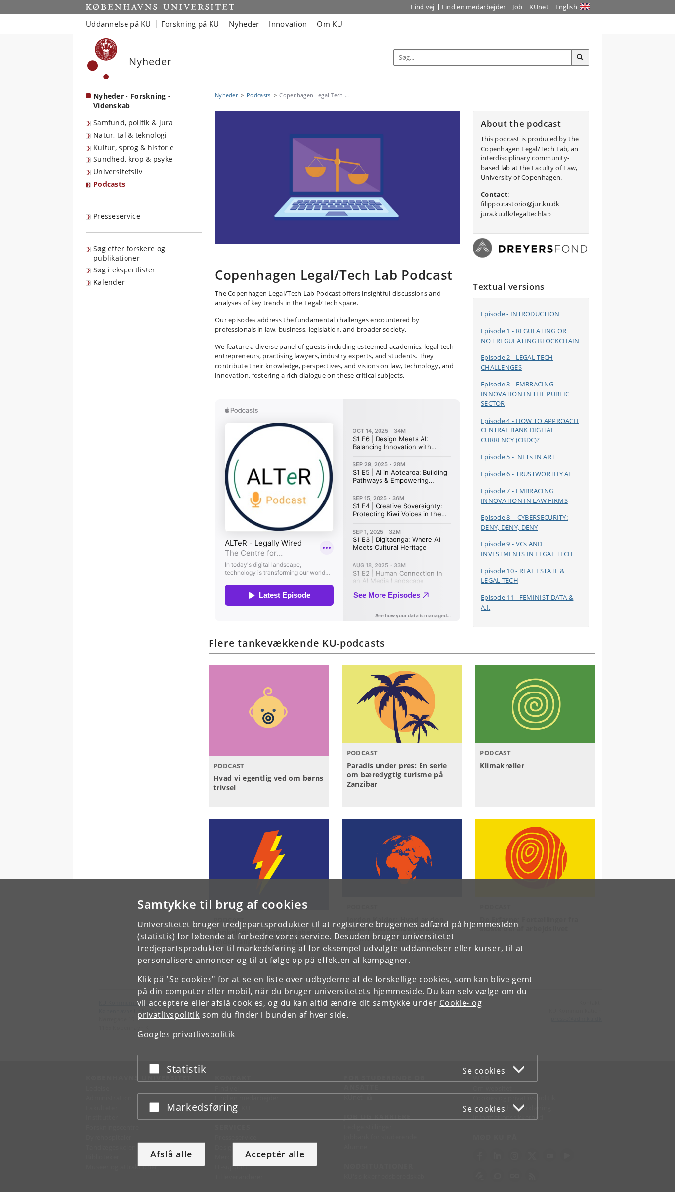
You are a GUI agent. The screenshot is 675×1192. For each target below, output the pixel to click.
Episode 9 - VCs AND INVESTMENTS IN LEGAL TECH (527, 548)
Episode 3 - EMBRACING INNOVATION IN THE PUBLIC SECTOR (525, 394)
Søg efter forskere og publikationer (129, 253)
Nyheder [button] (244, 24)
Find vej (422, 6)
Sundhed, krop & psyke (132, 159)
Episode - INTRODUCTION (520, 313)
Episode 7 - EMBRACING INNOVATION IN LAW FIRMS (524, 495)
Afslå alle (171, 1154)
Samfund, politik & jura (133, 122)
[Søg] (580, 57)
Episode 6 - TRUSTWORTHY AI (526, 473)
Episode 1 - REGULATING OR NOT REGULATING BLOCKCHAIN (530, 335)
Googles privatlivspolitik (186, 1034)
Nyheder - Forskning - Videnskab (131, 100)
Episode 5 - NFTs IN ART (518, 456)
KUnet (538, 6)
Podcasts (109, 184)
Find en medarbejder (474, 6)
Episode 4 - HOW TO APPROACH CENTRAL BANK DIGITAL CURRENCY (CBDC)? (530, 430)
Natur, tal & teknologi (130, 135)
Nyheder (226, 95)
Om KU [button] (329, 24)
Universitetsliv (118, 171)
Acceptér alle (274, 1154)
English (566, 6)
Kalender (109, 282)
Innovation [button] (288, 24)
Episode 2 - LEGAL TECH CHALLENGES (517, 362)
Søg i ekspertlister (124, 269)
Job (517, 6)
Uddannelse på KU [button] (118, 24)
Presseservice (116, 216)
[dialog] (337, 1035)
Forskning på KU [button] (190, 24)
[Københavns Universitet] (102, 58)
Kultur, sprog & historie (133, 147)
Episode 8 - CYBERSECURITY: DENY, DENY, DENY (524, 522)
